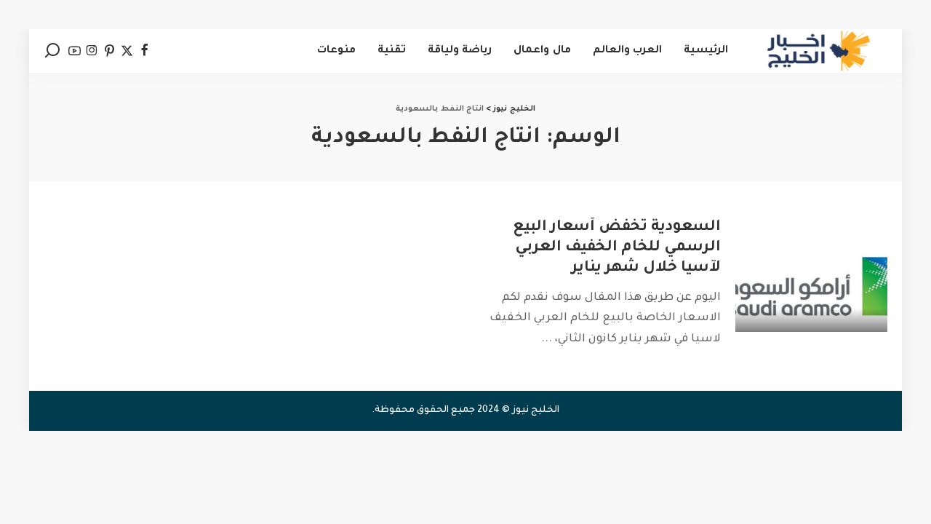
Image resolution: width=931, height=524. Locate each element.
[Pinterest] (109, 51)
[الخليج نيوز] (818, 51)
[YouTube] (74, 51)
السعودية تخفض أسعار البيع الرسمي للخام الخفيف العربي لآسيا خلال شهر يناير (617, 248)
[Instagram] (92, 51)
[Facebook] (144, 51)
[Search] (52, 51)
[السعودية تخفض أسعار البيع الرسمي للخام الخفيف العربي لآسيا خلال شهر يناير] (811, 275)
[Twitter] (127, 51)
